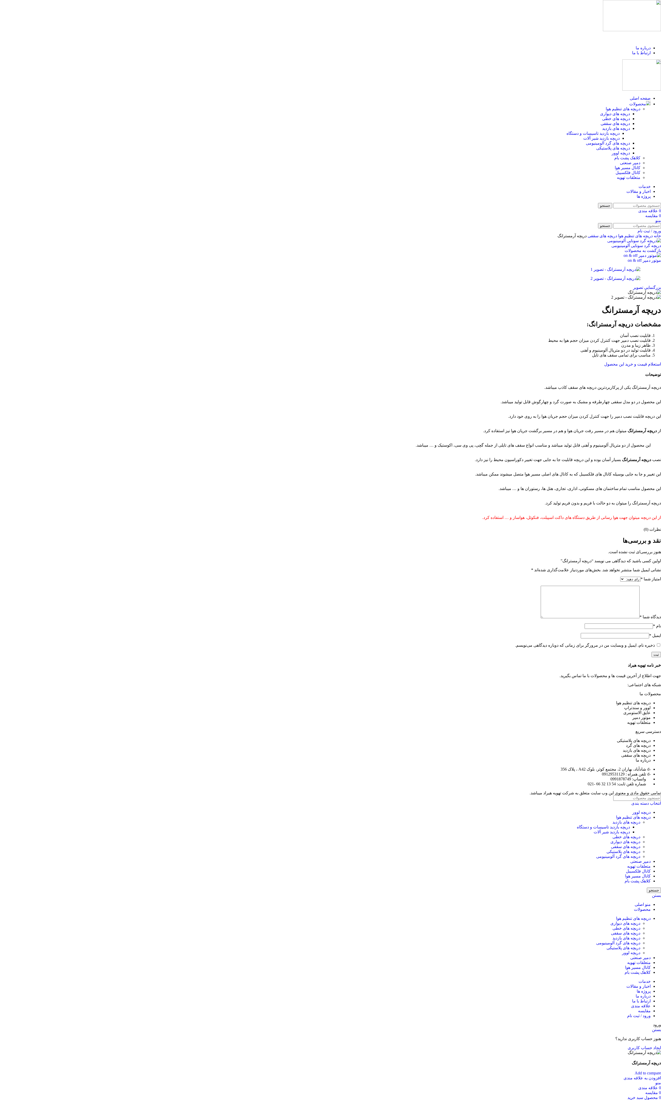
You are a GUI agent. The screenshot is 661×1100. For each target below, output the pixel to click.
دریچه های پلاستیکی (613, 148)
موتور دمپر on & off (644, 260)
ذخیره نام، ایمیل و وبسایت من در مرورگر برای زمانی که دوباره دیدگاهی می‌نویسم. (585, 645)
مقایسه (644, 1011)
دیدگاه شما (650, 617)
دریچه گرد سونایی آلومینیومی (636, 245)
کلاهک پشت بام (627, 158)
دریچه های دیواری (615, 114)
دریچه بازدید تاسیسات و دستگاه (593, 133)
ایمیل (655, 635)
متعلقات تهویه (628, 177)
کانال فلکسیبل (628, 172)
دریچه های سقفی (615, 123)
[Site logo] (632, 30)
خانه (657, 236)
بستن (656, 895)
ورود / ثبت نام (639, 1016)
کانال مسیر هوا (627, 167)
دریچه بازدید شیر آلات (601, 138)
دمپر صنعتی (630, 163)
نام (657, 626)
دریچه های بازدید (616, 128)
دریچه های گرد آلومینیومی (608, 143)
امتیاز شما (651, 579)
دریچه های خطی (616, 118)
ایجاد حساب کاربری (644, 1048)
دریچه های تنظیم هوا (623, 109)
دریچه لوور (621, 153)
